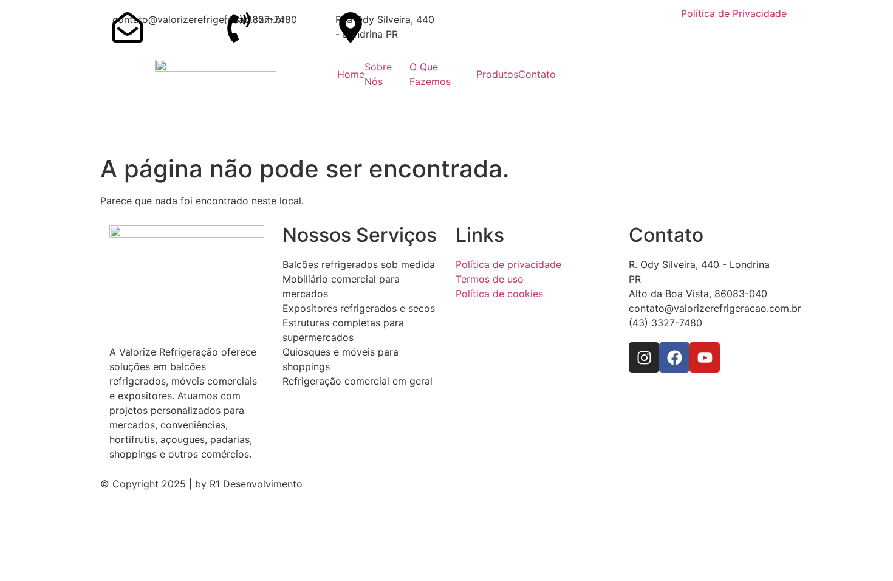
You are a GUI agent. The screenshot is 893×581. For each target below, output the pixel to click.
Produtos (497, 74)
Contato (537, 74)
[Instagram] (644, 357)
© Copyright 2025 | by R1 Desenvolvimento (201, 484)
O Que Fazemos (430, 74)
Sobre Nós (378, 74)
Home (350, 74)
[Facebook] (674, 357)
